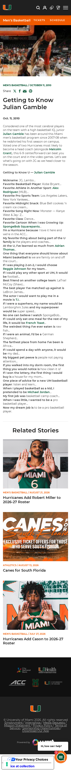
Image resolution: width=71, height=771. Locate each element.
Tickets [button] (39, 20)
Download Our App (35, 731)
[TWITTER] (14, 91)
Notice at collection (20, 766)
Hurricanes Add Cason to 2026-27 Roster (33, 641)
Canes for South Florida (24, 570)
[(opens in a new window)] (24, 670)
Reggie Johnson (14, 269)
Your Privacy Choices (31, 759)
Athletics (10, 565)
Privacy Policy (43, 725)
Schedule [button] (57, 20)
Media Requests (54, 722)
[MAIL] (24, 91)
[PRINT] (29, 91)
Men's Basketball (17, 20)
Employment (14, 722)
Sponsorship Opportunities (41, 728)
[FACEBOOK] (19, 91)
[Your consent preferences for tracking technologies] (7, 764)
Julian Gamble (13, 134)
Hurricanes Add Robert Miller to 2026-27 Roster (32, 500)
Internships (33, 722)
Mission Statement (17, 725)
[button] (65, 7)
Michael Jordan (39, 392)
